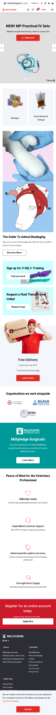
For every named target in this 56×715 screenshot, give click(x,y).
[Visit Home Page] (9, 9)
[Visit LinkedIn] (52, 3)
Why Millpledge (34, 652)
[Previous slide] (2, 48)
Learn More (28, 460)
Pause (49, 80)
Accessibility (33, 665)
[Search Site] (28, 10)
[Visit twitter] (49, 3)
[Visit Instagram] (45, 3)
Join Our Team (34, 668)
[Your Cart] (38, 10)
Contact (31, 659)
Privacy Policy (34, 672)
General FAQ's (8, 684)
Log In (43, 9)
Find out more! (18, 276)
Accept (28, 709)
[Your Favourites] (33, 10)
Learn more (28, 378)
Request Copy (18, 307)
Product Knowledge (36, 656)
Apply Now (28, 621)
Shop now (29, 37)
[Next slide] (54, 48)
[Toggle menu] (52, 9)
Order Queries (8, 687)
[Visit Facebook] (41, 3)
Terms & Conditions (36, 662)
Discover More (14, 252)
